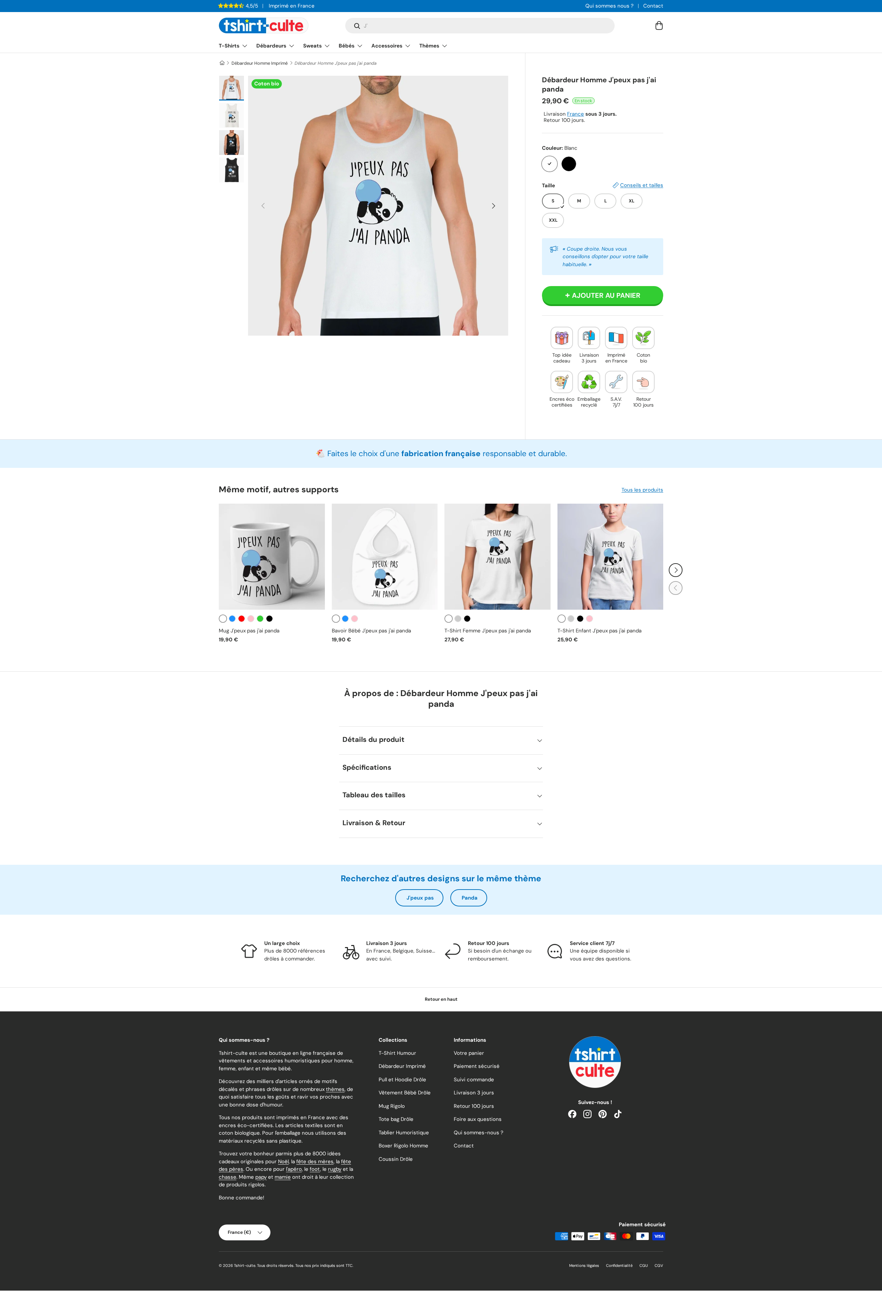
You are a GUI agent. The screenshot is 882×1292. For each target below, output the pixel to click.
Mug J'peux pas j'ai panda (249, 630)
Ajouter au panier (606, 295)
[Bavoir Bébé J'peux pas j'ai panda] (385, 557)
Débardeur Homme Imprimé (260, 63)
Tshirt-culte (244, 1265)
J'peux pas (420, 897)
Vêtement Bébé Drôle (405, 1092)
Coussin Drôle (396, 1159)
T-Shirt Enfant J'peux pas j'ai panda (599, 630)
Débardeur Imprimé (402, 1066)
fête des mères (315, 1161)
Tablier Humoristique (404, 1132)
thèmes (335, 1089)
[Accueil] (222, 63)
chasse (227, 1177)
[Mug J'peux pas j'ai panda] (272, 557)
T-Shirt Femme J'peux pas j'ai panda (487, 630)
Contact (653, 5)
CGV (659, 1265)
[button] (659, 25)
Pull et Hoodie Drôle (402, 1079)
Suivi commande (474, 1079)
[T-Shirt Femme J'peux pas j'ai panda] (497, 557)
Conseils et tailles (641, 185)
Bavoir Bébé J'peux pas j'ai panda (371, 630)
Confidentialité (619, 1265)
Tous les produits (642, 489)
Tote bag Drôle (396, 1119)
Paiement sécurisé (477, 1066)
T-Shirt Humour (397, 1053)
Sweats (312, 45)
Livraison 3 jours (474, 1092)
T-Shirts (229, 45)
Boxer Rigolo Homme (403, 1145)
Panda (470, 897)
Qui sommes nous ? (609, 5)
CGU (643, 1265)
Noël (283, 1161)
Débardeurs (271, 45)
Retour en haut (441, 999)
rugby (334, 1169)
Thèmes (429, 45)
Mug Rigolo (392, 1106)
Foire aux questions (478, 1119)
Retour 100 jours (474, 1106)
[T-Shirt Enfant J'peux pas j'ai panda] (610, 557)
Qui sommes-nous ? (478, 1132)
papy (261, 1177)
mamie (283, 1177)
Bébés (347, 45)
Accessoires (386, 45)
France (575, 114)
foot (315, 1169)
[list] (378, 206)
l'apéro (294, 1169)
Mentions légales (584, 1265)
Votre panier (469, 1053)
